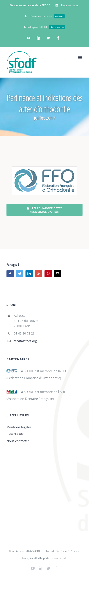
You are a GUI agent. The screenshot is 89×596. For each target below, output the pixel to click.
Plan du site (15, 434)
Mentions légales (18, 427)
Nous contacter (17, 441)
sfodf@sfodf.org (25, 341)
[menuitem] (29, 5)
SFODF (36, 551)
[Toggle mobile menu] (80, 57)
